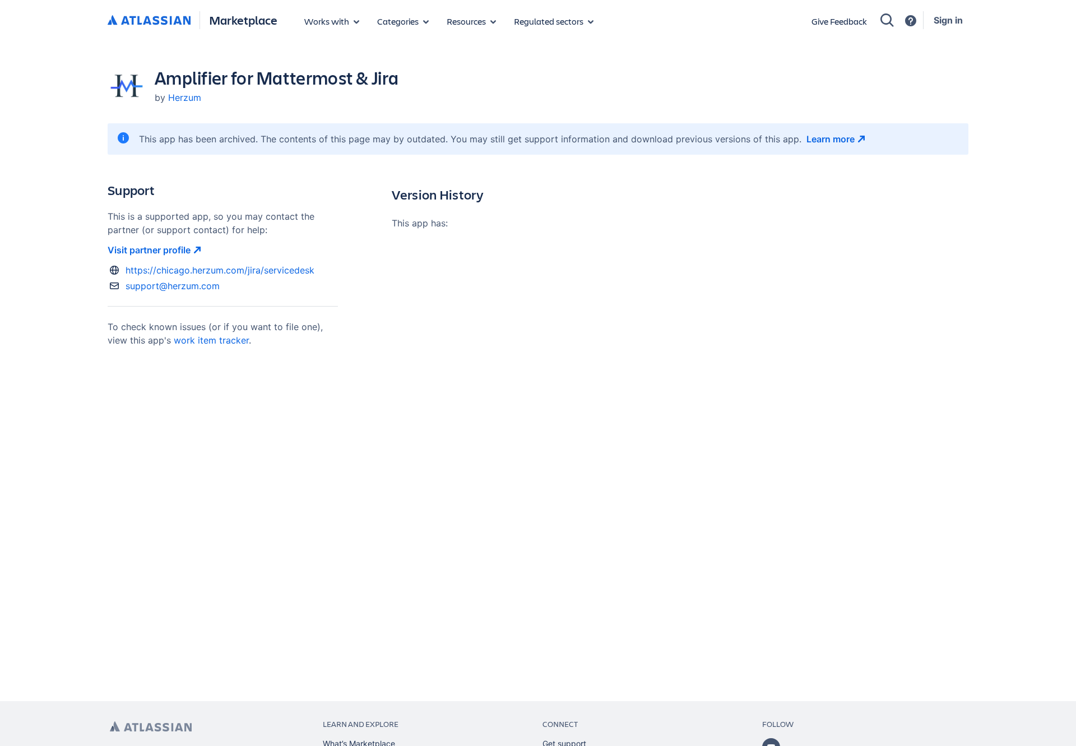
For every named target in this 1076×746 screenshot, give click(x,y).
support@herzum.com (173, 285)
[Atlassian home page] (151, 726)
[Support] (911, 21)
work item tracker (211, 340)
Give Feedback (839, 21)
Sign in (948, 20)
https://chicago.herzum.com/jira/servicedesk (220, 270)
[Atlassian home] (149, 21)
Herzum (184, 97)
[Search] (887, 20)
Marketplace (243, 20)
